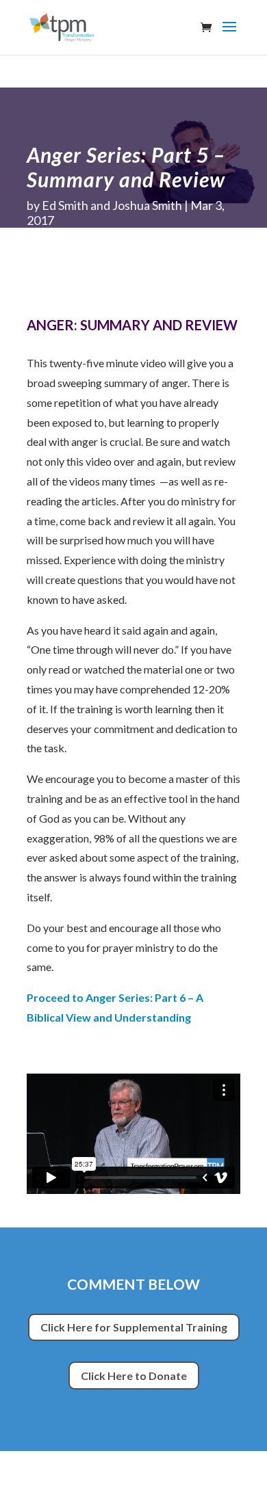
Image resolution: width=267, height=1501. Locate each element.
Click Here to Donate (134, 1375)
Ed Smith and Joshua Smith (112, 205)
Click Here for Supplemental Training (133, 1326)
